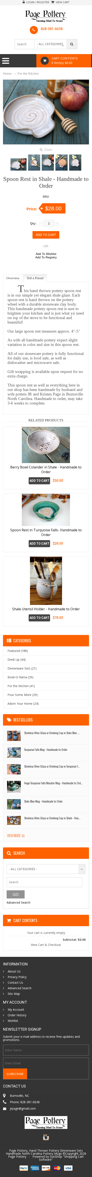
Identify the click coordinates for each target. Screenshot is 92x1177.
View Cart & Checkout (46, 945)
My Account (16, 1009)
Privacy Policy (17, 977)
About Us (14, 971)
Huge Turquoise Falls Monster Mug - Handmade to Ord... (53, 783)
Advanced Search (18, 902)
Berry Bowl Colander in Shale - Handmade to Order (46, 469)
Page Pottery (17, 1156)
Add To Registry (46, 257)
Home (7, 73)
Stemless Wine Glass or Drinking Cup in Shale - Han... (52, 818)
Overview (12, 278)
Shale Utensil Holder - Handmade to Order (46, 609)
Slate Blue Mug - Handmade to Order (43, 801)
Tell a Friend (35, 278)
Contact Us (15, 982)
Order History (17, 1015)
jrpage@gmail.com (23, 1108)
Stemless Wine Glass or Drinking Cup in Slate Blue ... (51, 732)
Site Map (14, 993)
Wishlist (13, 1020)
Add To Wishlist (46, 254)
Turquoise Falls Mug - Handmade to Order (45, 749)
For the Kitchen (28, 73)
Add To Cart (39, 480)
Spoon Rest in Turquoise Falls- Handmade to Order (46, 532)
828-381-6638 (51, 28)
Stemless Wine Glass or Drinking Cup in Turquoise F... (52, 766)
